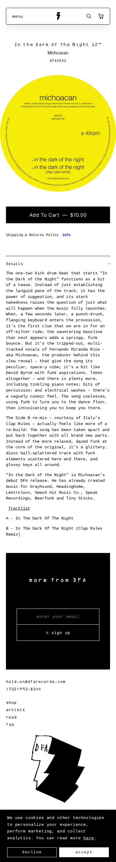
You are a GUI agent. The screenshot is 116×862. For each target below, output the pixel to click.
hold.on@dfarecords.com (35, 681)
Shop (11, 702)
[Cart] (101, 16)
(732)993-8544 (23, 689)
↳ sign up (58, 632)
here (88, 838)
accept (84, 852)
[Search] (89, 16)
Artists (15, 709)
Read (11, 717)
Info (66, 235)
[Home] (58, 16)
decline (32, 852)
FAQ (10, 724)
